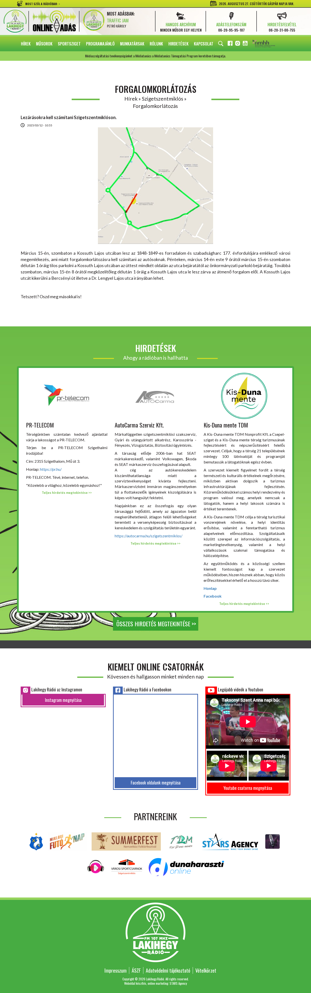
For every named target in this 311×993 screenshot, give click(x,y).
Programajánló (100, 44)
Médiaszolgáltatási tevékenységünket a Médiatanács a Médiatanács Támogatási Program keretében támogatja (270, 43)
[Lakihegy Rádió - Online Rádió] (95, 866)
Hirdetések (178, 44)
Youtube (246, 44)
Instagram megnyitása (63, 700)
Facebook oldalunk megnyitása (156, 782)
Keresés (221, 43)
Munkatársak (132, 44)
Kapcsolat (203, 44)
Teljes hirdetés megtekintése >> (67, 493)
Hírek (26, 44)
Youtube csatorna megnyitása (248, 788)
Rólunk (156, 44)
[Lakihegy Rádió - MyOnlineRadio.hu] (272, 840)
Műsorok (44, 44)
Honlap (210, 588)
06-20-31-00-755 (282, 30)
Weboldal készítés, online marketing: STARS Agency (155, 983)
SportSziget (69, 44)
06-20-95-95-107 (231, 30)
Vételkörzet (205, 970)
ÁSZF (136, 970)
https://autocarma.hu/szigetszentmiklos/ (148, 535)
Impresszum (115, 970)
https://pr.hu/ (51, 469)
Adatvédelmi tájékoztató (168, 970)
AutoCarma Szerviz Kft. (139, 424)
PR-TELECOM (40, 424)
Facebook (231, 44)
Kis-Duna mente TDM (226, 424)
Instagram (238, 44)
